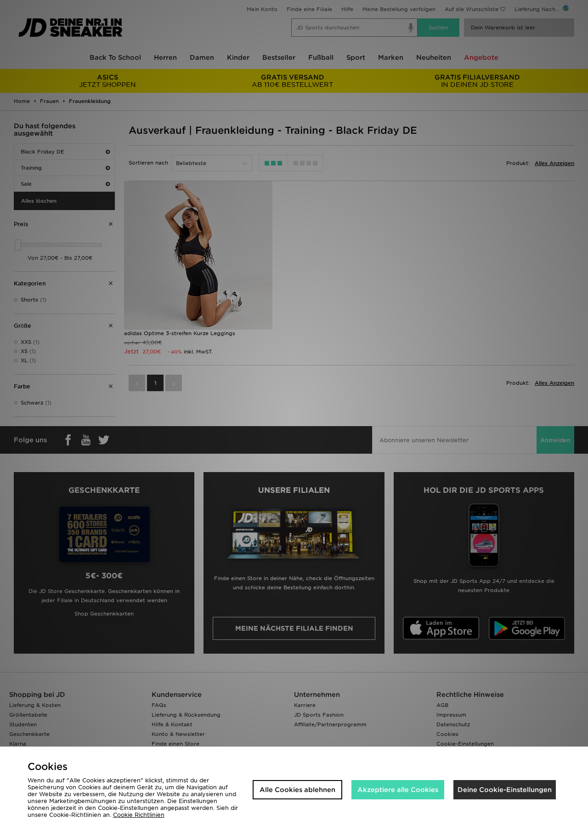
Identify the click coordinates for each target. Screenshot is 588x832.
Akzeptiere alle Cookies (397, 789)
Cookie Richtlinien (138, 814)
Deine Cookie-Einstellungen (505, 789)
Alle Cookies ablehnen (297, 789)
